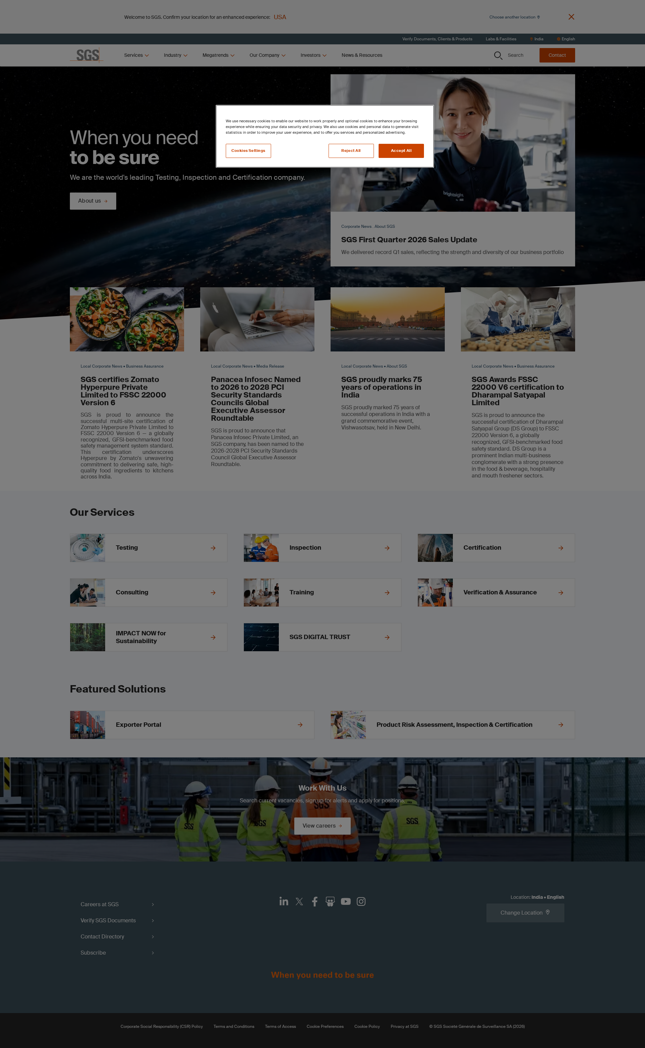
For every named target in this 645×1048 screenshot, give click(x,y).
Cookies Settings (248, 150)
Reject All (351, 150)
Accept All (401, 150)
